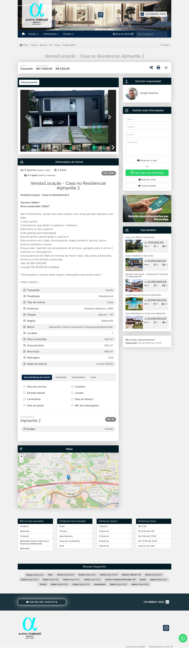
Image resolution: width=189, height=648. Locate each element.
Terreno (63, 531)
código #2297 (118, 584)
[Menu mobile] (23, 34)
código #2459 (59, 584)
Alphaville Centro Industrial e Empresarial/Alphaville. (34, 542)
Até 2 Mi (142, 526)
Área (61, 546)
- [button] (22, 460)
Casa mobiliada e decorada (139, 255)
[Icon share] (101, 14)
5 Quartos (104, 546)
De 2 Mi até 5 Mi (146, 531)
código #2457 (158, 580)
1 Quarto (103, 526)
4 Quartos (104, 541)
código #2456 (65, 575)
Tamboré (24, 526)
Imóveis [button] (32, 34)
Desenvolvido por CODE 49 (161, 647)
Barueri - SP (46, 45)
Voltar (166, 45)
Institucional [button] (49, 34)
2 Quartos (104, 531)
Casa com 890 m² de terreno (140, 237)
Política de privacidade (135, 647)
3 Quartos (104, 536)
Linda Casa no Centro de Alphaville (143, 295)
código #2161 (153, 575)
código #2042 (35, 575)
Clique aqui (131, 342)
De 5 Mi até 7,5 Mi (147, 536)
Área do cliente (123, 34)
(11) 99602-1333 (156, 14)
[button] (27, 117)
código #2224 (29, 580)
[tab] (29, 82)
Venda (34, 45)
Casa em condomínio (69, 541)
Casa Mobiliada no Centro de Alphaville (145, 313)
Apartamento (66, 536)
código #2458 (140, 584)
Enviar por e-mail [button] (148, 160)
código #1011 (71, 580)
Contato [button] (67, 34)
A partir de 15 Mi (146, 546)
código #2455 (87, 575)
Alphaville (25, 531)
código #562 (51, 580)
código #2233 (81, 584)
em (131, 575)
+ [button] (21, 456)
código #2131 (93, 580)
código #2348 (108, 575)
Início (25, 45)
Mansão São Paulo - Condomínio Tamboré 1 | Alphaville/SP (146, 275)
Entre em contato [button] (43, 602)
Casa (57, 45)
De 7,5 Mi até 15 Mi (147, 541)
